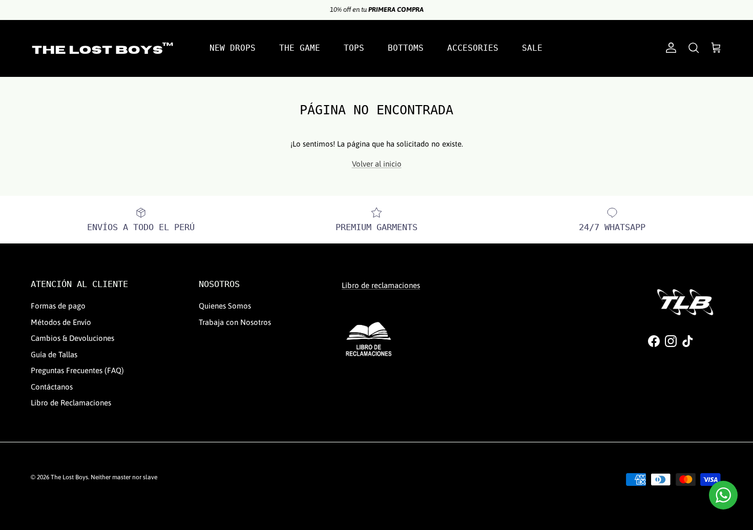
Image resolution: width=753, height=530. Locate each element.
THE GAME (299, 48)
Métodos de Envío (61, 322)
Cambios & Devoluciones (72, 338)
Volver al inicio (377, 163)
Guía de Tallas (54, 354)
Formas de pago (58, 305)
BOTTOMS (406, 48)
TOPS (354, 48)
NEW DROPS (233, 48)
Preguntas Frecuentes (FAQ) (77, 370)
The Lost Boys (69, 477)
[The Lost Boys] (102, 48)
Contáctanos (52, 386)
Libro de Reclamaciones (71, 402)
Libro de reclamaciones (381, 285)
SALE (532, 48)
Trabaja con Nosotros (235, 322)
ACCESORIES (472, 48)
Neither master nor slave (124, 477)
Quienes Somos (225, 305)
